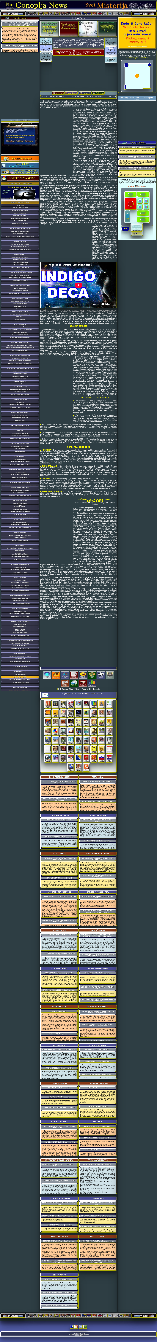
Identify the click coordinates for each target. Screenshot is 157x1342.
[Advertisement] (20, 85)
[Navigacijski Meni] (144, 13)
